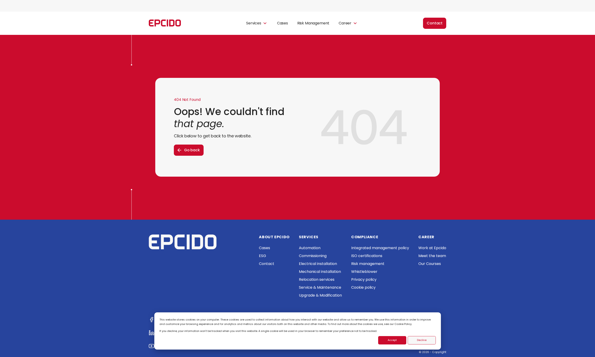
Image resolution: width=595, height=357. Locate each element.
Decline (421, 340)
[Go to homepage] (165, 23)
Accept (392, 340)
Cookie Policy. (403, 324)
